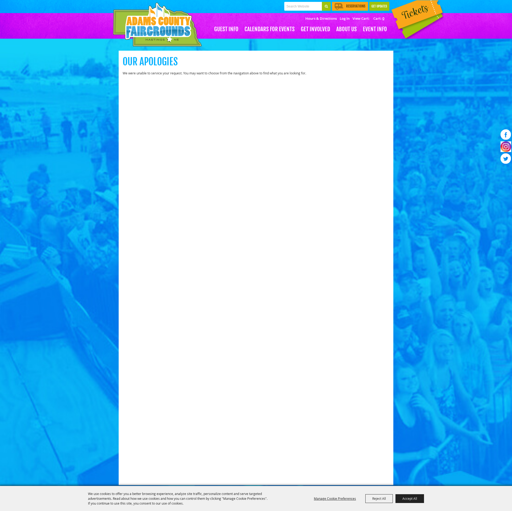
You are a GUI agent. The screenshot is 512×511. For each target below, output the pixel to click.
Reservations (355, 6)
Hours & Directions (321, 18)
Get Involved (315, 29)
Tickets (416, 20)
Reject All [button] (379, 498)
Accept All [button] (409, 498)
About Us (346, 29)
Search (326, 6)
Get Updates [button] (379, 6)
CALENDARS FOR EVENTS (270, 29)
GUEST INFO (226, 29)
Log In (345, 18)
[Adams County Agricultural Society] (157, 25)
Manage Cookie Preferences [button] (335, 498)
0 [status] (383, 18)
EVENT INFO (375, 29)
